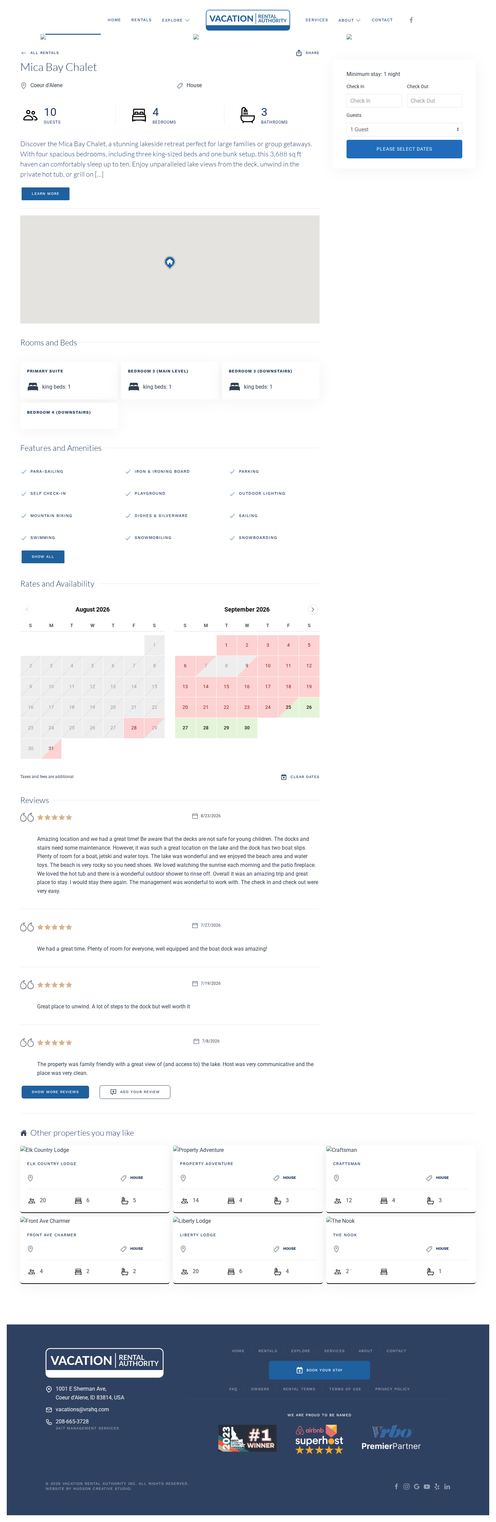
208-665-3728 (72, 1421)
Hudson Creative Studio (102, 1489)
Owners (260, 1389)
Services (316, 20)
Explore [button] (172, 20)
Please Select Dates (404, 149)
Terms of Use (345, 1389)
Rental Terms (299, 1389)
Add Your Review (140, 1092)
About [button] (346, 20)
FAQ (233, 1389)
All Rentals (44, 53)
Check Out (418, 86)
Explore (300, 1351)
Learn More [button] (45, 193)
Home (114, 20)
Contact (382, 20)
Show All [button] (43, 556)
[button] (95, 38)
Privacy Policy (392, 1389)
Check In (355, 86)
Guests (354, 115)
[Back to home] (248, 20)
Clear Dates (305, 777)
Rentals (141, 20)
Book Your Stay (324, 1370)
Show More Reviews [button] (55, 1092)
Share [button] (313, 53)
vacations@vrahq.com (82, 1409)
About (366, 1351)
